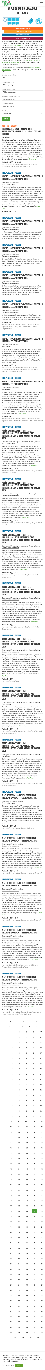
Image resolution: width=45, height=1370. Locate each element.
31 (33, 1048)
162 (42, 1185)
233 (11, 1264)
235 (27, 1264)
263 (11, 1296)
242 (42, 1269)
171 (34, 1195)
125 (27, 1148)
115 (27, 1137)
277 (42, 1306)
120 (27, 1143)
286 (34, 1317)
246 (34, 1274)
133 (11, 1158)
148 (11, 1174)
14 (19, 1032)
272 (42, 1301)
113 (11, 1137)
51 (33, 1069)
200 (27, 1227)
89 (19, 1111)
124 (19, 1148)
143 (11, 1169)
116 (34, 1137)
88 (12, 1111)
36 (33, 1053)
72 (41, 1090)
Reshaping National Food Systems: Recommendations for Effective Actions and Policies (21, 131)
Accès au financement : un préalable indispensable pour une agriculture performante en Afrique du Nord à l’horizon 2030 (21, 434)
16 (33, 1032)
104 (19, 1127)
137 (42, 1158)
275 (27, 1306)
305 (31, 1338)
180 (27, 1206)
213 (11, 1243)
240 (27, 1269)
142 (42, 1164)
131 (34, 1153)
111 (34, 1132)
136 (34, 1158)
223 (11, 1253)
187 (42, 1211)
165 (27, 1190)
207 (42, 1232)
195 (27, 1222)
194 (19, 1222)
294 (19, 1327)
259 (19, 1290)
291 (34, 1322)
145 (27, 1169)
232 (42, 1259)
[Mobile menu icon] (41, 3)
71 (33, 1090)
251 (34, 1280)
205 (27, 1232)
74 (19, 1095)
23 (12, 1042)
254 (19, 1285)
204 (19, 1232)
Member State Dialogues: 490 (23, 28)
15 (26, 1032)
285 (27, 1317)
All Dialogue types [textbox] (9, 85)
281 (34, 1311)
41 (33, 1058)
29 (19, 1048)
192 (42, 1216)
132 (42, 1153)
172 (42, 1195)
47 (41, 1064)
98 (11, 1122)
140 (27, 1164)
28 (12, 1048)
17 (41, 1032)
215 (27, 1243)
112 (42, 1132)
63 (12, 1085)
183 (11, 1211)
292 (42, 1322)
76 (33, 1095)
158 (11, 1185)
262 (42, 1290)
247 (42, 1274)
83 (12, 1106)
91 (33, 1111)
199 (19, 1227)
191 (34, 1216)
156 (34, 1180)
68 (12, 1090)
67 (41, 1085)
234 (19, 1264)
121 (34, 1143)
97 (41, 1116)
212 (42, 1238)
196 (34, 1222)
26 (33, 1042)
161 (34, 1185)
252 (42, 1280)
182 (42, 1206)
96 (33, 1116)
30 (26, 1048)
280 (27, 1311)
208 (11, 1238)
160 (27, 1185)
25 (26, 1042)
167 (42, 1190)
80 (26, 1100)
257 (42, 1285)
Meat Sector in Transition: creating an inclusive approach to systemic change (19, 796)
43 (12, 1064)
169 (19, 1195)
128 (11, 1153)
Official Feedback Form (16, 45)
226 (34, 1253)
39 (19, 1058)
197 (42, 1222)
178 (11, 1206)
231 (34, 1259)
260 (27, 1290)
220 (27, 1248)
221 (34, 1248)
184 (19, 1211)
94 (19, 1116)
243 (11, 1274)
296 (34, 1327)
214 (19, 1243)
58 (12, 1079)
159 (19, 1185)
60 (26, 1079)
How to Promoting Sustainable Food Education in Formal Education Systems (22, 178)
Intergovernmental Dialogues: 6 (24, 31)
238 (11, 1269)
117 (42, 1137)
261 (34, 1290)
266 (34, 1296)
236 (34, 1264)
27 (41, 1042)
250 (27, 1280)
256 (34, 1285)
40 (26, 1058)
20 (26, 1037)
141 (34, 1164)
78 (12, 1100)
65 (26, 1085)
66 (33, 1085)
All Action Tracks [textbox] (8, 106)
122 (42, 1143)
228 (11, 1259)
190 (27, 1216)
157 (42, 1180)
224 (19, 1253)
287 (42, 1317)
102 (41, 1122)
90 (26, 1111)
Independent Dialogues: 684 (23, 35)
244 (19, 1274)
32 (41, 1048)
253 (11, 1285)
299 (19, 1332)
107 (42, 1127)
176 (34, 1201)
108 (11, 1132)
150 (27, 1174)
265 (27, 1296)
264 (19, 1296)
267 (42, 1296)
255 (27, 1285)
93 (12, 1116)
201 (34, 1227)
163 (11, 1190)
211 (34, 1238)
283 (11, 1317)
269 (19, 1301)
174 (19, 1201)
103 (11, 1127)
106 (34, 1127)
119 (19, 1143)
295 (27, 1327)
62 (41, 1079)
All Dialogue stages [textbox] (9, 92)
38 (12, 1058)
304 (23, 1338)
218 (11, 1248)
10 (29, 1027)
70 (26, 1090)
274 (19, 1306)
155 (27, 1180)
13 (12, 1032)
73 (12, 1095)
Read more (32, 159)
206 (34, 1232)
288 (11, 1322)
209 (19, 1238)
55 (26, 1074)
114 (19, 1137)
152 (42, 1174)
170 (27, 1195)
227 (42, 1253)
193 (11, 1222)
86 (33, 1106)
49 (19, 1069)
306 (38, 1338)
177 (42, 1201)
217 (42, 1243)
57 (41, 1074)
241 (34, 1269)
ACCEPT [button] (19, 1365)
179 (19, 1206)
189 (19, 1216)
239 (19, 1269)
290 (27, 1322)
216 (34, 1243)
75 (26, 1095)
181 (34, 1206)
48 (12, 1069)
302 (42, 1332)
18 (12, 1037)
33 (12, 1053)
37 (41, 1053)
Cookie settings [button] (8, 1365)
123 (11, 1148)
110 (27, 1132)
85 (26, 1106)
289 (19, 1322)
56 (33, 1074)
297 (42, 1327)
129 (19, 1153)
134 (19, 1158)
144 (19, 1169)
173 (11, 1201)
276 (34, 1306)
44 (19, 1064)
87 (41, 1106)
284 (19, 1317)
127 (42, 1148)
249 (19, 1280)
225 (27, 1253)
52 (41, 1069)
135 (27, 1158)
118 (11, 1143)
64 (19, 1085)
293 (11, 1327)
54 (19, 1074)
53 (12, 1074)
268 (11, 1301)
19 (19, 1037)
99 (18, 1122)
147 (42, 1169)
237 (42, 1264)
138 (11, 1164)
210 (27, 1238)
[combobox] (22, 78)
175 (27, 1201)
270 (27, 1301)
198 (11, 1227)
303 (15, 1338)
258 (11, 1290)
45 (26, 1064)
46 (33, 1064)
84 (19, 1106)
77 (41, 1095)
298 (11, 1332)
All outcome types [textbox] (9, 99)
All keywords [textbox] (7, 113)
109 (19, 1132)
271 (34, 1301)
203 (11, 1232)
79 (19, 1100)
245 (27, 1274)
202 (42, 1227)
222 (42, 1248)
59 (19, 1079)
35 (26, 1053)
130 (27, 1153)
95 (26, 1116)
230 (27, 1259)
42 (41, 1058)
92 (41, 1111)
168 (11, 1195)
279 (19, 1311)
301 (34, 1332)
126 (34, 1148)
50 (26, 1069)
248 (11, 1280)
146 (34, 1169)
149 (19, 1174)
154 (19, 1180)
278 (11, 1311)
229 (19, 1259)
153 (11, 1180)
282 (42, 1311)
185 (27, 1211)
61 (33, 1079)
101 (34, 1122)
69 (19, 1090)
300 (27, 1332)
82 (41, 1100)
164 (19, 1190)
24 (19, 1042)
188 (11, 1216)
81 (33, 1100)
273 (11, 1306)
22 (41, 1037)
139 (19, 1164)
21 (33, 1037)
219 (19, 1248)
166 (34, 1190)
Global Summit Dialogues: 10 (23, 38)
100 (26, 1122)
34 (19, 1053)
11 (36, 1027)
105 (27, 1127)
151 (34, 1174)
